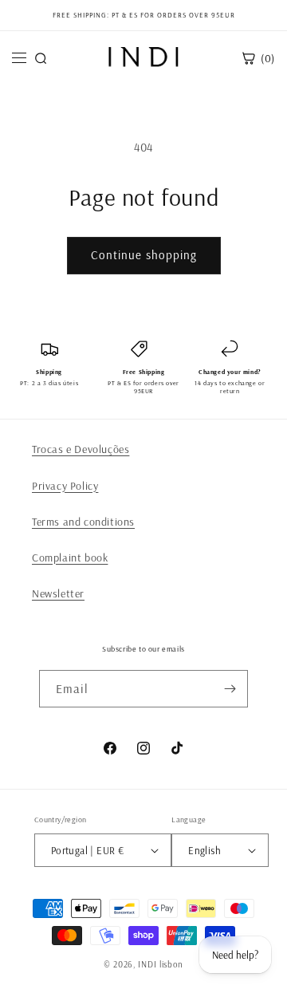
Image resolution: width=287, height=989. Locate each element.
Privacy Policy (65, 486)
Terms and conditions (83, 521)
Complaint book (70, 557)
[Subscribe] (229, 688)
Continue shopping (144, 254)
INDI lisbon (160, 964)
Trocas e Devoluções (80, 449)
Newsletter (58, 593)
